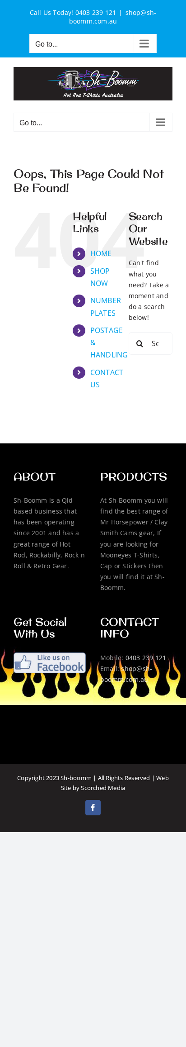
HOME (101, 253)
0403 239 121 (146, 657)
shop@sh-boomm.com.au (113, 16)
